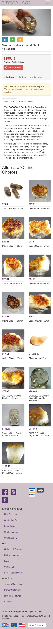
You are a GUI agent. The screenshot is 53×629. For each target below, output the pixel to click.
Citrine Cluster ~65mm (39, 320)
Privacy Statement (12, 589)
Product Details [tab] (26, 101)
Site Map (8, 601)
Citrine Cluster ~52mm (39, 208)
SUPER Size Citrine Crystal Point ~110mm (39, 434)
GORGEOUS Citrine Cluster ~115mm (11, 396)
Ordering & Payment (13, 549)
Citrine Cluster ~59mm (12, 320)
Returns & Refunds (12, 595)
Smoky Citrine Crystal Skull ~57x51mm (12, 434)
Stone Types (9, 526)
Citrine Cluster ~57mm (39, 245)
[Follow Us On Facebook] (5, 492)
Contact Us (9, 566)
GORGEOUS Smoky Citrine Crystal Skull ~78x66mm (39, 398)
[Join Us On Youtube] (13, 492)
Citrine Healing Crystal (12, 208)
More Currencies (36, 625)
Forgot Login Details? (13, 572)
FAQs (6, 560)
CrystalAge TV (10, 537)
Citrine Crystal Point (38, 358)
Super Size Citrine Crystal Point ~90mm (12, 471)
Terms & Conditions (13, 583)
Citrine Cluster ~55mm (12, 245)
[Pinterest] (5, 500)
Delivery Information (13, 555)
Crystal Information (12, 531)
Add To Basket (14, 67)
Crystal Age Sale (11, 520)
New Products (10, 514)
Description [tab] (9, 101)
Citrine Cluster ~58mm (39, 283)
